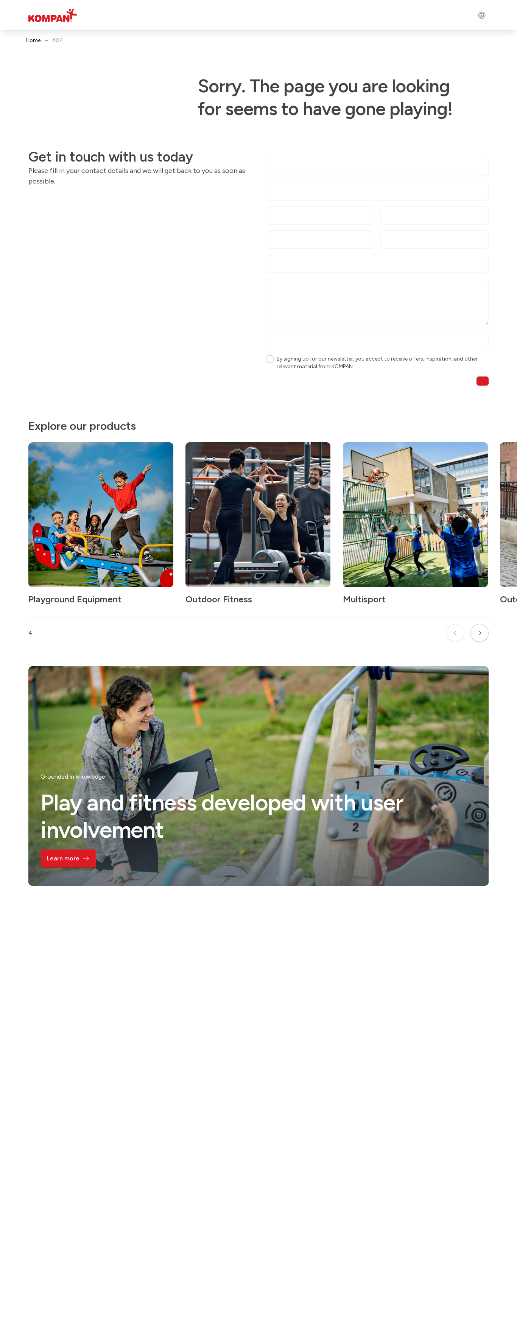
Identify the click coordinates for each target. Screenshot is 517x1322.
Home (33, 40)
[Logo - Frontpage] (52, 15)
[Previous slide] (455, 633)
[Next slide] (479, 633)
